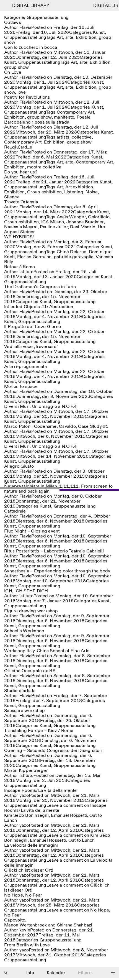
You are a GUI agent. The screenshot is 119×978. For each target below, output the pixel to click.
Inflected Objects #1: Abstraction (38, 307)
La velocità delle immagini (31, 845)
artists (63, 137)
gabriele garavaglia (74, 257)
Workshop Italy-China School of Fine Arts (46, 651)
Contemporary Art (75, 112)
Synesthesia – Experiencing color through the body (57, 571)
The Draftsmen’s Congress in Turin (40, 287)
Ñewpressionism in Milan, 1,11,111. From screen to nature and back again (58, 488)
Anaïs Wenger (71, 217)
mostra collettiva (44, 167)
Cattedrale (15, 511)
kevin (24, 930)
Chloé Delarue (71, 252)
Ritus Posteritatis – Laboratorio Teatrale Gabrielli (54, 551)
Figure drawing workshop (31, 611)
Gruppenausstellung (25, 37)
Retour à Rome (19, 267)
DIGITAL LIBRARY (28, 6)
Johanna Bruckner (85, 222)
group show (16, 67)
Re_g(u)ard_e (18, 147)
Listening (73, 192)
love (21, 92)
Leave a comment (55, 808)
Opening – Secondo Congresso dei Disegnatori (53, 751)
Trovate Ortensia (21, 202)
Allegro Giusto (19, 466)
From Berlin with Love (27, 945)
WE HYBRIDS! (19, 237)
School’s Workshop (24, 631)
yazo (24, 795)
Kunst (99, 32)
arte (69, 37)
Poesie (84, 117)
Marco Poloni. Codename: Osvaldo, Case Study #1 (56, 426)
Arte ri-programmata (25, 367)
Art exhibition (79, 187)
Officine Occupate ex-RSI (30, 671)
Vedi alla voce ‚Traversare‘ (31, 347)
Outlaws (12, 22)
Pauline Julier (54, 227)
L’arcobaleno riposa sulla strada (36, 122)
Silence (12, 197)
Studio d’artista (19, 691)
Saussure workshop (24, 711)
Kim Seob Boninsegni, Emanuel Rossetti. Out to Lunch (53, 818)
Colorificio (99, 217)
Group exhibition (44, 192)
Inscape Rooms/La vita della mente (40, 790)
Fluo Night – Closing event (32, 531)
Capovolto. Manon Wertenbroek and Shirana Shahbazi (48, 922)
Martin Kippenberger (26, 771)
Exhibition (86, 37)
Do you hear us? (20, 172)
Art (60, 37)
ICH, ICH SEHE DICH (26, 591)
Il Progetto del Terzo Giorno (32, 327)
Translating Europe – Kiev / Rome (38, 731)
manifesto (64, 117)
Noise (92, 192)
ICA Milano (52, 222)
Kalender (56, 973)
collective (82, 137)
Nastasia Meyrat (21, 227)
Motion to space (21, 387)
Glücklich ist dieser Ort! (28, 870)
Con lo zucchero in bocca (30, 47)
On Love (12, 72)
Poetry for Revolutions (27, 97)
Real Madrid (82, 227)
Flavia (25, 27)
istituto (26, 272)
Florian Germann (34, 257)
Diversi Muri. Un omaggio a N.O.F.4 (40, 406)
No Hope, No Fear (23, 895)
